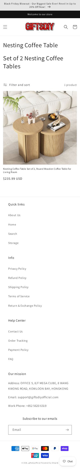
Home (12, 224)
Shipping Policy (18, 287)
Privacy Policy (17, 268)
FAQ (10, 359)
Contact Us (15, 331)
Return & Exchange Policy (25, 305)
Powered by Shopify (49, 463)
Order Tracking (17, 340)
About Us (14, 215)
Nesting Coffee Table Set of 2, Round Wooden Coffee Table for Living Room (37, 170)
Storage (13, 243)
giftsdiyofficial (35, 463)
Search (12, 234)
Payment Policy (18, 350)
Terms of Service (19, 296)
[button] (5, 26)
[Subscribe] (67, 430)
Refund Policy (17, 278)
